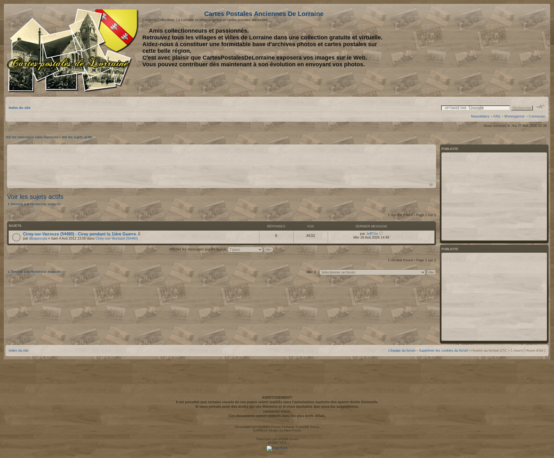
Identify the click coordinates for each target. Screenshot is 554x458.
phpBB (263, 427)
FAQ (496, 116)
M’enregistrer (514, 116)
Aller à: (311, 272)
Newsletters (480, 116)
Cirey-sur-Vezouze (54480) (117, 238)
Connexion (537, 116)
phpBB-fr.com (288, 439)
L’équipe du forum (402, 350)
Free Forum (292, 430)
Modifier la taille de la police (540, 107)
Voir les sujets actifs (77, 137)
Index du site (19, 108)
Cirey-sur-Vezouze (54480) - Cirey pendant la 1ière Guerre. (80, 234)
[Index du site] (73, 50)
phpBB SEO (277, 442)
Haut (431, 184)
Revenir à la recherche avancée (36, 204)
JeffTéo (372, 233)
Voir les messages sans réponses (31, 137)
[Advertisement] (495, 50)
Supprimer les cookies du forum (443, 350)
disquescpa (38, 238)
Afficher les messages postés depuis (198, 249)
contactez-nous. (277, 411)
